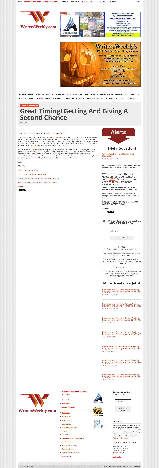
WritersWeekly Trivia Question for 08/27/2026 (118, 155)
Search (137, 1)
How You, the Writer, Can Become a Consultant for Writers (38, 182)
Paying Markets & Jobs (49, 98)
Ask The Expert (27, 98)
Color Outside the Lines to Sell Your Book (32, 174)
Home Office (91, 94)
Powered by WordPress (115, 466)
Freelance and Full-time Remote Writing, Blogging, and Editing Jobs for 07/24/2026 (121, 361)
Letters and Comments (29, 106)
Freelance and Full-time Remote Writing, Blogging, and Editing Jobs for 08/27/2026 (121, 290)
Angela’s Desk (26, 94)
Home (20, 1)
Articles (77, 94)
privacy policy (117, 457)
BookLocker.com (128, 436)
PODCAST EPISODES (61, 94)
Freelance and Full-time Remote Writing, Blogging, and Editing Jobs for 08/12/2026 (121, 319)
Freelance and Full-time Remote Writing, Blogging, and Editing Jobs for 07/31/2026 (121, 347)
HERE (112, 179)
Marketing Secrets (74, 98)
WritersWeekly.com (30, 466)
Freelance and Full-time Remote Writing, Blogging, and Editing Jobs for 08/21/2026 (121, 305)
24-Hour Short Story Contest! (102, 98)
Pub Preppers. (124, 438)
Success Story (128, 98)
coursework (37, 150)
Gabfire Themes (135, 466)
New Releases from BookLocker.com (119, 94)
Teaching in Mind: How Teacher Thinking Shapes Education (38, 178)
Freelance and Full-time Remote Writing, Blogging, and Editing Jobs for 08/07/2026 (121, 333)
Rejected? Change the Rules (28, 170)
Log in (105, 466)
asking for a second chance (58, 137)
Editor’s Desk (43, 94)
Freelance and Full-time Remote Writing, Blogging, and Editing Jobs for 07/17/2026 (121, 375)
